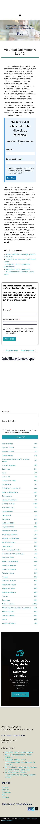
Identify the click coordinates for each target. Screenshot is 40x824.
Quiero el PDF (20, 437)
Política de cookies (7, 820)
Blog (3, 795)
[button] (20, 15)
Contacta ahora (20, 694)
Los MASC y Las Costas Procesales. (19, 752)
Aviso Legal (21, 818)
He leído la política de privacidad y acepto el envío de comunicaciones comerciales (21, 170)
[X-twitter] (36, 808)
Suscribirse (11, 178)
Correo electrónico (14, 159)
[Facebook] (29, 808)
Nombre (9, 150)
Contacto (5, 797)
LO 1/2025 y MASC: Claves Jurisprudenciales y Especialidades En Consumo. (20, 762)
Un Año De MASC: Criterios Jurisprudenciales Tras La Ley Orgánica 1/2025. (20, 774)
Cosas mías (6, 792)
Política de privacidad (32, 818)
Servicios (5, 790)
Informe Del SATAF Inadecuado (18, 269)
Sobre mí (5, 787)
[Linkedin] (32, 808)
